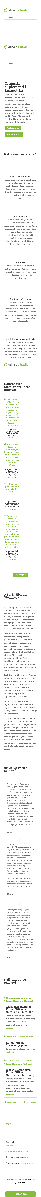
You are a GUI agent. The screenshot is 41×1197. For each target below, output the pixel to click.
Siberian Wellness (14, 1127)
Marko (10, 894)
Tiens (8, 1130)
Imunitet (20, 262)
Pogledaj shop (13, 128)
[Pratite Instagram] (9, 1169)
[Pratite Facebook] (5, 1169)
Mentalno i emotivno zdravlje (20, 339)
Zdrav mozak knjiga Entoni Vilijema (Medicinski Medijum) (20, 1009)
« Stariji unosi (10, 1102)
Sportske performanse (20, 299)
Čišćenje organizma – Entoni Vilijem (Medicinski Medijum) (20, 1072)
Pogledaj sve (20, 575)
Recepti (9, 1136)
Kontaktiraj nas (14, 134)
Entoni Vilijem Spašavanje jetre (16, 1044)
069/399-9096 (11, 1145)
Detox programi (20, 216)
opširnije (10, 1028)
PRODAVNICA (20, 1194)
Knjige (9, 1133)
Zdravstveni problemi (20, 176)
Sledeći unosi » (30, 1102)
